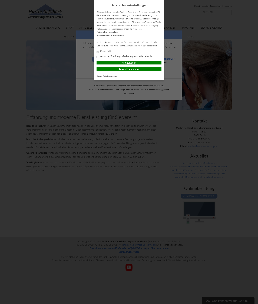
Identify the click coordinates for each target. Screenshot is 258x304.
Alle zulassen (129, 62)
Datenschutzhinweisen (107, 32)
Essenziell (105, 51)
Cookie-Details (102, 76)
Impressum (113, 76)
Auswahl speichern (129, 69)
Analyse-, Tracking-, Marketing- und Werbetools (126, 56)
